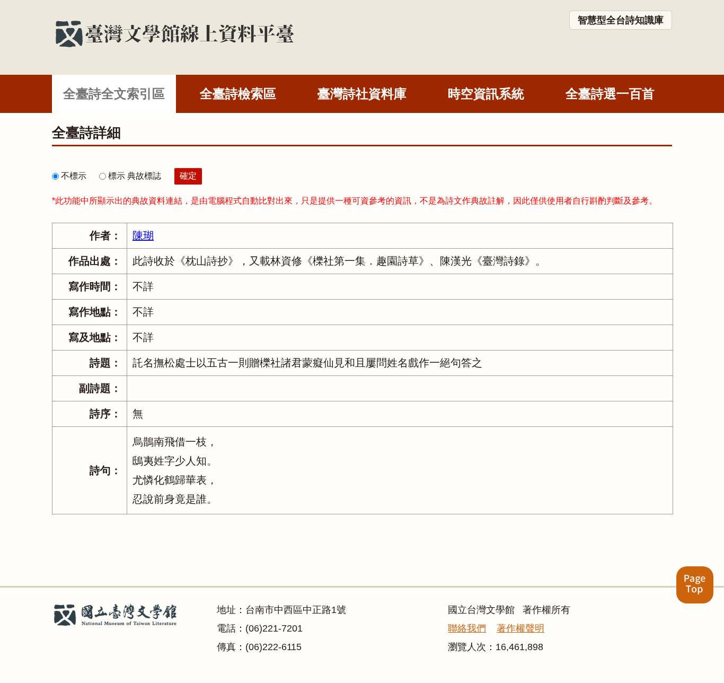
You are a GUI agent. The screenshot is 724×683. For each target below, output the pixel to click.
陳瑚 (143, 235)
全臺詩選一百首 (610, 93)
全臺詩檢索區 (238, 93)
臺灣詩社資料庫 (362, 93)
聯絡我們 (467, 628)
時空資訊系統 (486, 93)
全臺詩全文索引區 (114, 93)
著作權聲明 (520, 628)
